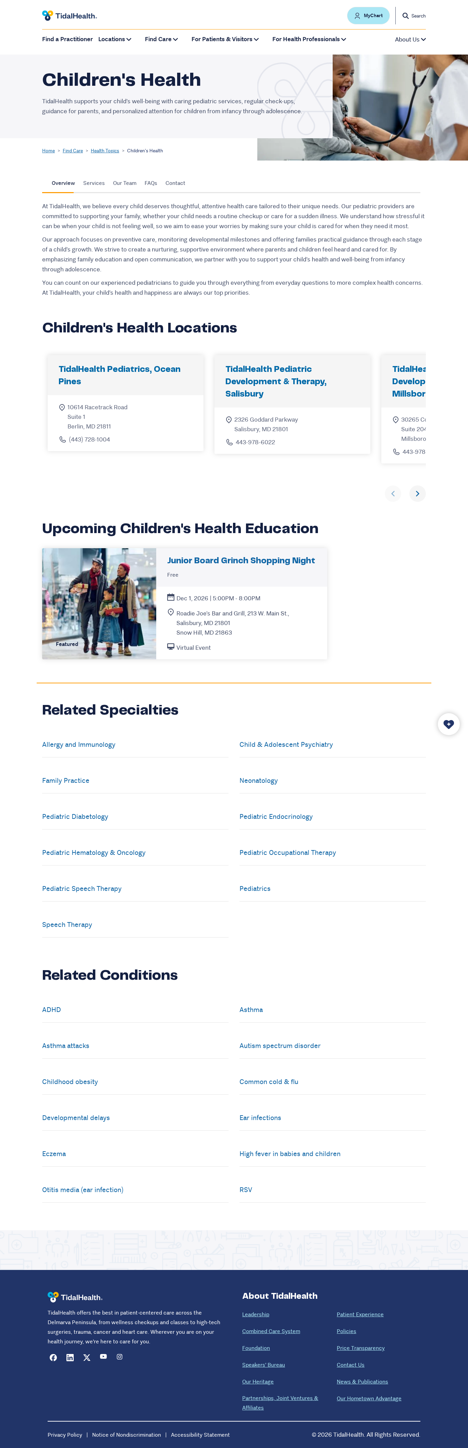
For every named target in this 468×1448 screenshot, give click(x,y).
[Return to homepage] (75, 1297)
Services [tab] (94, 183)
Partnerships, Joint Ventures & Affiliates (280, 1403)
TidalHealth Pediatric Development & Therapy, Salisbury (276, 382)
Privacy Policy (65, 1435)
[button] (368, 15)
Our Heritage (258, 1381)
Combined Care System (271, 1331)
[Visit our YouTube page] (103, 1357)
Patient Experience (360, 1314)
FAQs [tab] (151, 183)
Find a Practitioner (67, 39)
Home (48, 150)
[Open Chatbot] (449, 724)
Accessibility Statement (200, 1435)
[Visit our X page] (87, 1357)
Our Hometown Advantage (369, 1398)
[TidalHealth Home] (69, 15)
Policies (346, 1331)
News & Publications (362, 1381)
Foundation (256, 1348)
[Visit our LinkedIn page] (70, 1357)
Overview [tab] (63, 183)
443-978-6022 (255, 442)
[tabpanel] (234, 249)
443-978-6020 (422, 451)
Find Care (73, 150)
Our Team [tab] (124, 183)
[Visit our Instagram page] (120, 1357)
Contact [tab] (175, 183)
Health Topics (105, 150)
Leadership (255, 1314)
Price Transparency (361, 1348)
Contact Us (351, 1365)
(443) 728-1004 (89, 439)
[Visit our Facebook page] (53, 1357)
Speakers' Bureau (263, 1365)
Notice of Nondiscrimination (126, 1435)
